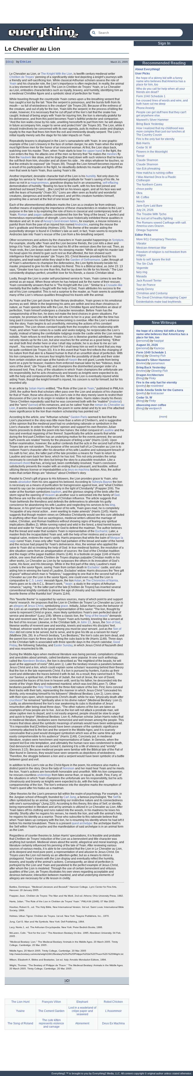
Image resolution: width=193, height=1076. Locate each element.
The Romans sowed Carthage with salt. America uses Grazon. (161, 224)
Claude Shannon (147, 160)
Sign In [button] (164, 43)
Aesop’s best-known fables (60, 221)
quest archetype (82, 823)
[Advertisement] (96, 11)
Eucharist (101, 531)
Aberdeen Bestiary (34, 660)
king (112, 505)
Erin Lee (25, 61)
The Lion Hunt (20, 1001)
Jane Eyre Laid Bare (149, 205)
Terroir (140, 156)
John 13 (85, 622)
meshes (112, 154)
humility (91, 176)
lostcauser (157, 393)
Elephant (82, 1001)
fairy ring (141, 272)
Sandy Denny (145, 289)
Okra (139, 193)
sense (33, 404)
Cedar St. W (144, 147)
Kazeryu (159, 348)
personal (143, 340)
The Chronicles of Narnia (102, 580)
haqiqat (159, 340)
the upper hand (92, 150)
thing (140, 355)
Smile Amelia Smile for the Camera (159, 390)
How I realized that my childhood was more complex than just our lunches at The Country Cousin (160, 131)
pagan (38, 214)
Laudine (108, 430)
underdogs (44, 775)
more (163, 416)
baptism (56, 491)
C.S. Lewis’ (36, 580)
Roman (22, 214)
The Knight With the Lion (56, 73)
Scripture (118, 240)
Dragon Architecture (150, 375)
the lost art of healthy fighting (154, 218)
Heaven (50, 495)
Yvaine (20, 1011)
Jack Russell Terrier (148, 280)
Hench (140, 201)
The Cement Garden (51, 1011)
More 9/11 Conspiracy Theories (156, 239)
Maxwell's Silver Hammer (152, 119)
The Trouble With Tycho (151, 214)
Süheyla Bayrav (102, 482)
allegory (18, 606)
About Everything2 (147, 69)
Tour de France (146, 284)
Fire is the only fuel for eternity (155, 139)
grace (64, 606)
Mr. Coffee (142, 197)
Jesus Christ (35, 606)
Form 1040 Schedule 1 (150, 96)
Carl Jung (70, 797)
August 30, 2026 (147, 345)
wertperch (155, 408)
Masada (141, 276)
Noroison (68, 768)
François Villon (51, 1001)
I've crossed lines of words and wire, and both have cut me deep (162, 102)
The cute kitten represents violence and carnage (51, 1023)
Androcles (81, 224)
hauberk (25, 157)
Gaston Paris (79, 417)
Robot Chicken (113, 1001)
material (115, 401)
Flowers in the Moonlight (152, 151)
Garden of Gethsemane (85, 259)
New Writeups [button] (164, 323)
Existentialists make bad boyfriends (158, 301)
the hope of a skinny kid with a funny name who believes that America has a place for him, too (161, 81)
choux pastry (144, 188)
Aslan (77, 580)
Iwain (68, 583)
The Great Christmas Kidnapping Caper (161, 297)
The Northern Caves (149, 184)
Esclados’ (94, 567)
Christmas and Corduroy (152, 293)
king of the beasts (96, 615)
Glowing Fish (157, 355)
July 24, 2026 (144, 210)
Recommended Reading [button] (164, 63)
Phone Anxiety (145, 108)
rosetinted (157, 385)
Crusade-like (114, 285)
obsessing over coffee (151, 405)
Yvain (12, 83)
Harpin (72, 359)
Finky (152, 378)
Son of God (113, 622)
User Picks (142, 73)
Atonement (82, 1023)
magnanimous (39, 182)
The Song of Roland (20, 1023)
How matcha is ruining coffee (154, 172)
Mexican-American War (151, 247)
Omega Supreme (147, 230)
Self (115, 797)
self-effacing (110, 182)
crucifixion (15, 700)
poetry (141, 385)
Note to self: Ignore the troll (153, 259)
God (117, 495)
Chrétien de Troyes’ (22, 77)
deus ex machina (78, 469)
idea (9, 61)
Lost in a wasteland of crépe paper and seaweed (82, 1011)
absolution (25, 482)
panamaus (158, 363)
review (141, 363)
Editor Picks (143, 234)
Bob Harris (143, 143)
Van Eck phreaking (148, 168)
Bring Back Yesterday (150, 124)
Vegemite (142, 268)
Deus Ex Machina (113, 1023)
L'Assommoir (113, 1011)
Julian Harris (37, 388)
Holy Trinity (45, 687)
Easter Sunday (63, 645)
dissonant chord (19, 463)
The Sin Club (144, 263)
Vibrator (141, 243)
